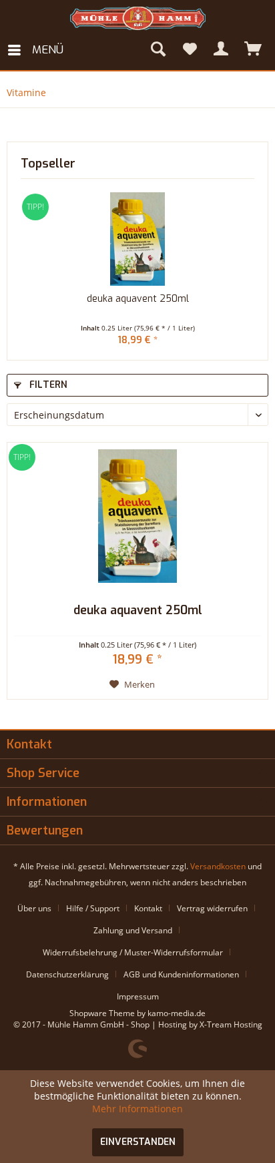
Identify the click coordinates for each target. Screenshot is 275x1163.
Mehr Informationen (137, 1108)
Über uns (34, 908)
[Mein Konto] (221, 50)
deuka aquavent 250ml (138, 298)
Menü (47, 49)
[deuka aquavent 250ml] (137, 239)
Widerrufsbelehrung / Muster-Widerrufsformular (133, 952)
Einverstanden (138, 1142)
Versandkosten (218, 866)
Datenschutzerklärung (67, 974)
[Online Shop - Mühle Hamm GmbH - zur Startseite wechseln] (138, 18)
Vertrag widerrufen (212, 908)
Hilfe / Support (92, 908)
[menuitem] (35, 50)
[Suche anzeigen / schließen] (157, 50)
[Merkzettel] (189, 50)
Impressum (138, 996)
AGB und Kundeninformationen (181, 974)
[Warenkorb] (253, 50)
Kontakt (148, 908)
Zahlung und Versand (132, 930)
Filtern (47, 385)
